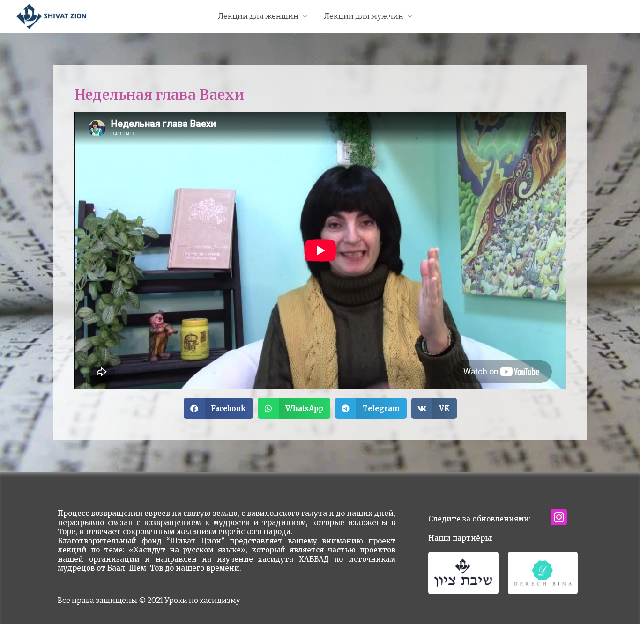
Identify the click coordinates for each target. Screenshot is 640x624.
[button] (218, 408)
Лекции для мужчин (363, 16)
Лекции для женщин (258, 16)
